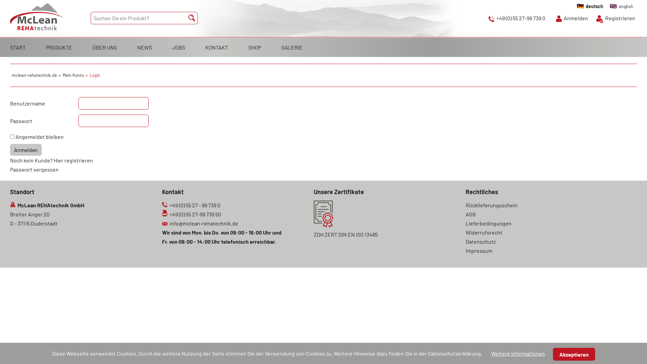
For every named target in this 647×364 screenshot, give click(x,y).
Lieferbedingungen (489, 223)
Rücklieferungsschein (492, 205)
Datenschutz (481, 241)
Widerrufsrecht (484, 232)
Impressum (479, 250)
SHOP (254, 47)
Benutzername (27, 103)
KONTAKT (216, 47)
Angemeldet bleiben (40, 136)
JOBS (178, 47)
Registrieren (620, 18)
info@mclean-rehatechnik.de (204, 223)
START (18, 47)
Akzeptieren (574, 354)
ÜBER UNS (104, 47)
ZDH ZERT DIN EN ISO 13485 (346, 234)
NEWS (144, 47)
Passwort (21, 121)
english (626, 6)
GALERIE (292, 47)
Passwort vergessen (34, 169)
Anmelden (576, 18)
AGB (471, 214)
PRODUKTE (59, 47)
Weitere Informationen (518, 353)
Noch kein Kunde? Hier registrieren (51, 160)
